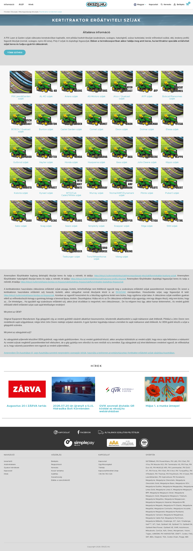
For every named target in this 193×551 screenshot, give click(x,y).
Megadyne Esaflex (154, 486)
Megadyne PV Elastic (173, 505)
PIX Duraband (178, 477)
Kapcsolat (153, 5)
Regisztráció (56, 464)
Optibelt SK (187, 524)
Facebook (85, 433)
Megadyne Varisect (154, 515)
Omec (170, 531)
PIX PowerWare (163, 461)
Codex (185, 534)
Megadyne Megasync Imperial (158, 502)
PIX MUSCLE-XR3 (160, 468)
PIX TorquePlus (182, 471)
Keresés (54, 468)
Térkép (101, 468)
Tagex (148, 534)
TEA (164, 537)
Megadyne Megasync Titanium (173, 496)
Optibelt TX (177, 524)
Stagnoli (158, 537)
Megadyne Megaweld (155, 512)
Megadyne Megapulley (173, 486)
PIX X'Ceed (184, 474)
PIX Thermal (160, 474)
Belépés (54, 461)
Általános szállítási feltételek (122, 433)
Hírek (30, 5)
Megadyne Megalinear (173, 515)
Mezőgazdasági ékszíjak (28, 12)
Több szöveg (14, 53)
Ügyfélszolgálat (105, 464)
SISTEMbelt (150, 461)
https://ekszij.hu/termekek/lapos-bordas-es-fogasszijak (29, 295)
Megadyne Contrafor (163, 509)
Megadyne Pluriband (174, 512)
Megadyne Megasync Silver (162, 493)
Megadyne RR (178, 502)
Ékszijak (14, 12)
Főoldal (7, 12)
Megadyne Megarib (154, 505)
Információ (9, 5)
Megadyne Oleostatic (165, 480)
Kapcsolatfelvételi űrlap (108, 471)
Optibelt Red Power (154, 527)
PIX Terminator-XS (172, 464)
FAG (190, 534)
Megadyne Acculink (182, 509)
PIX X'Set (182, 461)
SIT (174, 521)
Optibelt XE (168, 527)
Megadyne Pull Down (174, 518)
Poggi (181, 537)
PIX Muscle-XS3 (157, 464)
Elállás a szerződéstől (60, 480)
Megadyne (150, 480)
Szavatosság (56, 477)
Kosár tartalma (57, 471)
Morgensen (178, 531)
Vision (187, 531)
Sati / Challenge (183, 521)
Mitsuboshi (150, 531)
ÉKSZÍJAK (121, 292)
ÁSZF (21, 5)
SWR (176, 527)
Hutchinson (184, 527)
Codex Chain (172, 537)
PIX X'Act (171, 471)
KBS (186, 537)
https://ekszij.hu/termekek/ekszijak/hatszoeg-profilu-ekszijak (98, 279)
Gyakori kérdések (11, 468)
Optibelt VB (166, 524)
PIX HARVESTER (167, 534)
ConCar (159, 531)
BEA (151, 537)
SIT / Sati (156, 524)
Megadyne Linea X (164, 490)
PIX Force (153, 471)
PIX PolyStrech (172, 474)
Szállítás (54, 474)
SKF (147, 537)
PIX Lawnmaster (175, 468)
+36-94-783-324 (105, 474)
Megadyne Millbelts (154, 521)
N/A (164, 531)
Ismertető (8, 461)
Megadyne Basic (167, 483)
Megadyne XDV (182, 483)
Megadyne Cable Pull (155, 518)
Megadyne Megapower (175, 499)
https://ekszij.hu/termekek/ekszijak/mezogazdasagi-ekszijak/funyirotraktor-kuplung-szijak (135, 276)
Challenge (167, 521)
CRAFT (178, 534)
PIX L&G (174, 461)
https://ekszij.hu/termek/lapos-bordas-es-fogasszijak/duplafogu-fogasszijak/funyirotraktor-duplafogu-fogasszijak (72, 282)
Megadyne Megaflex (155, 499)
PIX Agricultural (165, 477)
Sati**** (149, 524)
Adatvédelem (10, 464)
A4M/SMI (156, 534)
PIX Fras (184, 464)
